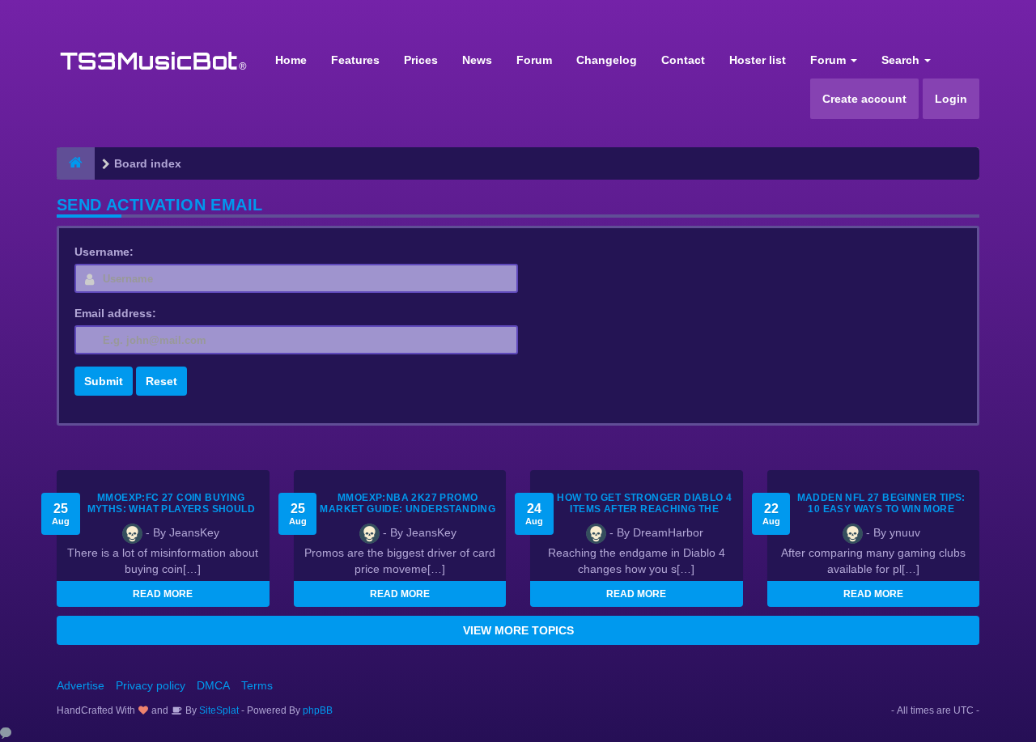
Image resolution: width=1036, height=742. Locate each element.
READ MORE (163, 594)
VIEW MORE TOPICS (518, 630)
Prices (421, 59)
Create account (864, 98)
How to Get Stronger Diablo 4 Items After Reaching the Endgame (644, 509)
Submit (103, 381)
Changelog (606, 59)
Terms (257, 685)
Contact (683, 59)
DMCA (213, 685)
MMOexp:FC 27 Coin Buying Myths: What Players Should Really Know (171, 509)
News (477, 59)
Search (902, 59)
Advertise (80, 685)
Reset (161, 381)
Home (291, 59)
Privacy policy (150, 685)
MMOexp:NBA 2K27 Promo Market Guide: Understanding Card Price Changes (407, 509)
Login (951, 98)
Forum (534, 59)
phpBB (318, 710)
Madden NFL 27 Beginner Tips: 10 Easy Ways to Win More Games (881, 509)
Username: (104, 251)
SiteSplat (218, 710)
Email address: (115, 313)
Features (355, 59)
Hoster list (757, 59)
